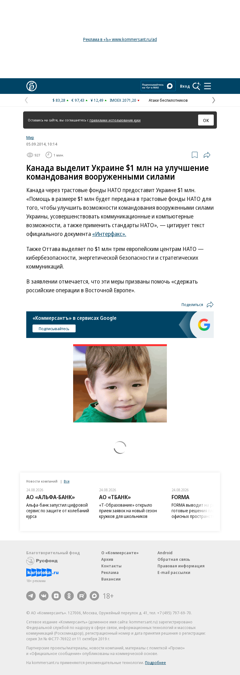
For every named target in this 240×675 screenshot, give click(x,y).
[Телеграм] (31, 596)
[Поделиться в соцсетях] (207, 155)
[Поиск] (196, 86)
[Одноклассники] (69, 596)
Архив (107, 559)
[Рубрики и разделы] (207, 86)
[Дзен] (56, 596)
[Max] (94, 596)
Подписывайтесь (54, 328)
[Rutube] (82, 596)
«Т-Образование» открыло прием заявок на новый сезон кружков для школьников (128, 510)
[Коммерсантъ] (31, 86)
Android (165, 552)
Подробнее (155, 662)
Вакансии (111, 579)
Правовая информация (181, 566)
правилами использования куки (115, 120)
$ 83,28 (58, 100)
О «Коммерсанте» (120, 552)
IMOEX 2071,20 (123, 100)
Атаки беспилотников (168, 100)
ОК (206, 120)
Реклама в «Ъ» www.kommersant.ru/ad (120, 39)
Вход (185, 86)
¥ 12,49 (97, 100)
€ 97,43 (78, 100)
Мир (30, 137)
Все (66, 481)
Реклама (110, 572)
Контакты (111, 566)
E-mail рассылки (174, 572)
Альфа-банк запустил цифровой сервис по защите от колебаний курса (57, 510)
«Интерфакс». (109, 234)
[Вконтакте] (43, 596)
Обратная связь (174, 559)
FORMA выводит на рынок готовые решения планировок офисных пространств (201, 510)
